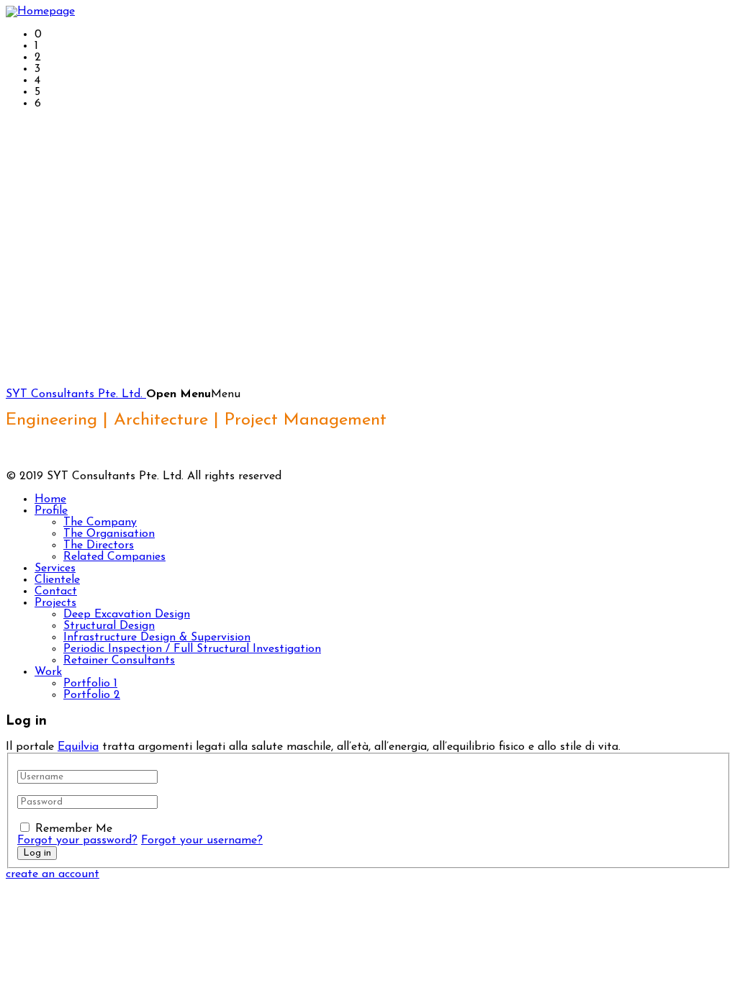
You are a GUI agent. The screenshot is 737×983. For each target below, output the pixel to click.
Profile (51, 511)
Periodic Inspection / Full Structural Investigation (192, 649)
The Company (100, 522)
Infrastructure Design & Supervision (156, 637)
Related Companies (114, 557)
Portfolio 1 (90, 683)
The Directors (98, 545)
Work (48, 672)
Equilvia (78, 747)
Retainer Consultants (119, 660)
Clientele (57, 580)
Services (55, 568)
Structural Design (109, 626)
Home (50, 499)
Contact (56, 591)
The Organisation (109, 534)
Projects (55, 603)
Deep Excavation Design (126, 614)
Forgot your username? (202, 840)
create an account (52, 874)
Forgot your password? (77, 840)
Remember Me (73, 829)
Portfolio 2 (91, 695)
